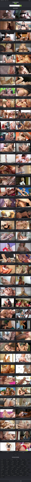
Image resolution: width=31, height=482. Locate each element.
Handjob (8, 467)
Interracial (19, 467)
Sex (12, 472)
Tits (27, 475)
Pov (12, 470)
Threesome (22, 475)
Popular (6, 0)
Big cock (3, 461)
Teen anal (10, 475)
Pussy (17, 470)
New (7, 0)
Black (19, 461)
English (29, 0)
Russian (8, 472)
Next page (15, 454)
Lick (24, 467)
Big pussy (8, 461)
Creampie (3, 464)
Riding (26, 470)
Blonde (24, 461)
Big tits (14, 461)
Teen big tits (15, 475)
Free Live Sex (2, 0)
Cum (8, 464)
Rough (2, 472)
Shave (17, 472)
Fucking (3, 467)
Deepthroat (23, 464)
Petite (2, 470)
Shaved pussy (22, 472)
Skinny (28, 472)
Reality (21, 470)
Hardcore (14, 467)
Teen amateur (3, 475)
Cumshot (13, 464)
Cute (18, 464)
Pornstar (7, 470)
